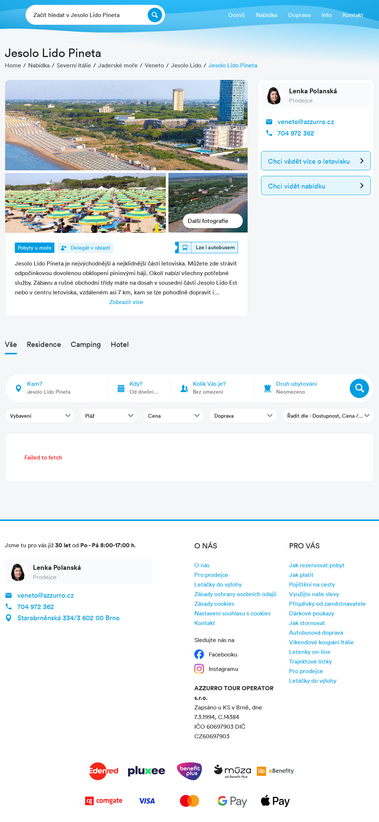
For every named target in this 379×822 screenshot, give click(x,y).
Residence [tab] (44, 344)
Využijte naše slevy (314, 594)
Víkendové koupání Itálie (321, 642)
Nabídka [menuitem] (266, 15)
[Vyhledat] (359, 388)
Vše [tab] (11, 344)
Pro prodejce (211, 574)
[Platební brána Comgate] (103, 802)
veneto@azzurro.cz (306, 121)
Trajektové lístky (310, 661)
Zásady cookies (214, 603)
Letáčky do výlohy (218, 584)
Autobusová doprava (316, 632)
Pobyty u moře (34, 247)
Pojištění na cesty (312, 584)
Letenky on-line (310, 651)
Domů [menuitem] (236, 15)
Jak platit (301, 574)
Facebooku (223, 654)
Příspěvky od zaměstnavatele (327, 603)
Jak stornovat (307, 622)
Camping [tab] (86, 344)
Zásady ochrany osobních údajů (235, 594)
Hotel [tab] (120, 344)
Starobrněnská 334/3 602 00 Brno (68, 617)
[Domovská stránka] (10, 15)
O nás (201, 565)
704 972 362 (296, 132)
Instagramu (223, 668)
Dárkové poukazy (311, 613)
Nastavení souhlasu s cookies (232, 613)
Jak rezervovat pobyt (317, 565)
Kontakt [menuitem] (353, 15)
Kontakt (204, 622)
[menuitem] (299, 15)
